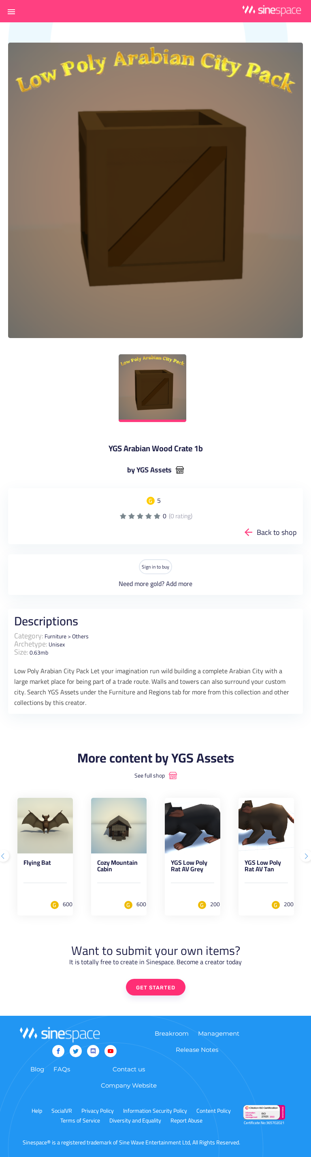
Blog (37, 1069)
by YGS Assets (149, 470)
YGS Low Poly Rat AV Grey (189, 867)
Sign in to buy (155, 566)
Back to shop (277, 532)
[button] (11, 11)
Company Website (129, 1085)
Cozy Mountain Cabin (117, 867)
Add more (179, 583)
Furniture (55, 636)
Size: (21, 652)
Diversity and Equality (135, 1120)
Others (80, 636)
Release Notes (197, 1050)
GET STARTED (155, 988)
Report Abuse (186, 1120)
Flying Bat (37, 864)
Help (37, 1110)
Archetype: (30, 644)
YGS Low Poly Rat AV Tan (263, 867)
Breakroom (172, 1033)
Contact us (129, 1069)
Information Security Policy (155, 1110)
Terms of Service (80, 1120)
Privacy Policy (97, 1110)
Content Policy (213, 1110)
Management (218, 1033)
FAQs (61, 1069)
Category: (28, 635)
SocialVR (61, 1110)
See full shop (149, 775)
